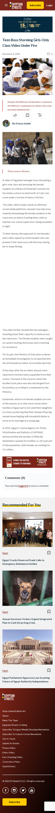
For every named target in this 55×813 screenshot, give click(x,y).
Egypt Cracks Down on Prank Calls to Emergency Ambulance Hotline (23, 562)
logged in (23, 485)
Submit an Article (10, 743)
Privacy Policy (8, 748)
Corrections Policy (11, 762)
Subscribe (35, 5)
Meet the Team (10, 720)
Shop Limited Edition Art (14, 711)
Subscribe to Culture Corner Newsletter (21, 734)
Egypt (5, 553)
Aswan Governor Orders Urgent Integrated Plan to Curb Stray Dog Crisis (27, 620)
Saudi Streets (8, 766)
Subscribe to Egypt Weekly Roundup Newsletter (25, 729)
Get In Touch (8, 739)
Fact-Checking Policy (12, 757)
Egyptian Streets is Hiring (14, 725)
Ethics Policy (8, 752)
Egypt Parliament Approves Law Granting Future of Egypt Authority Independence (26, 679)
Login (49, 5)
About (5, 716)
